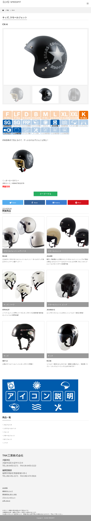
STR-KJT (5, 310)
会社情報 (5, 488)
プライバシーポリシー (8, 497)
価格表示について (7, 491)
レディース (22, 251)
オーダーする (45, 194)
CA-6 (5, 208)
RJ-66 (10, 208)
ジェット (6, 432)
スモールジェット (18, 17)
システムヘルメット (9, 428)
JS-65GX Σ (51, 310)
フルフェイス (7, 425)
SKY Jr (5, 361)
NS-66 (4, 256)
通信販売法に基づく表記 (9, 494)
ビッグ (64, 305)
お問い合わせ (6, 501)
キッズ (5, 17)
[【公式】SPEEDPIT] (20, 2)
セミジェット (7, 439)
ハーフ (11, 305)
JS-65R (49, 256)
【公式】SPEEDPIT (49, 518)
